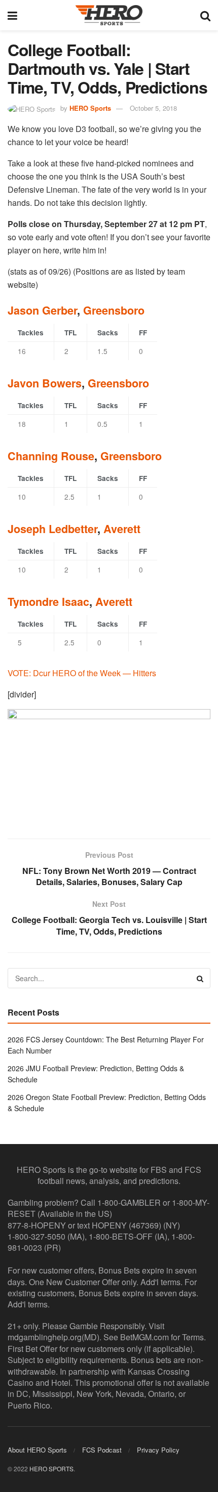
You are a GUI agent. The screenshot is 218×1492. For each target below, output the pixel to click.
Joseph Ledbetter (52, 529)
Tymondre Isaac (48, 601)
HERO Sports (90, 108)
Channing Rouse (51, 456)
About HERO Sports (37, 1450)
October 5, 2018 (153, 108)
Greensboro (113, 310)
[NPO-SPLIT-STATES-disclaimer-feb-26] (109, 765)
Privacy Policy (158, 1450)
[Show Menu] (12, 15)
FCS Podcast (102, 1450)
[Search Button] (205, 15)
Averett (121, 529)
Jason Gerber (42, 310)
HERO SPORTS (51, 1468)
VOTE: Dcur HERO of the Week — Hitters (82, 673)
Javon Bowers (45, 383)
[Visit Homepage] (109, 15)
